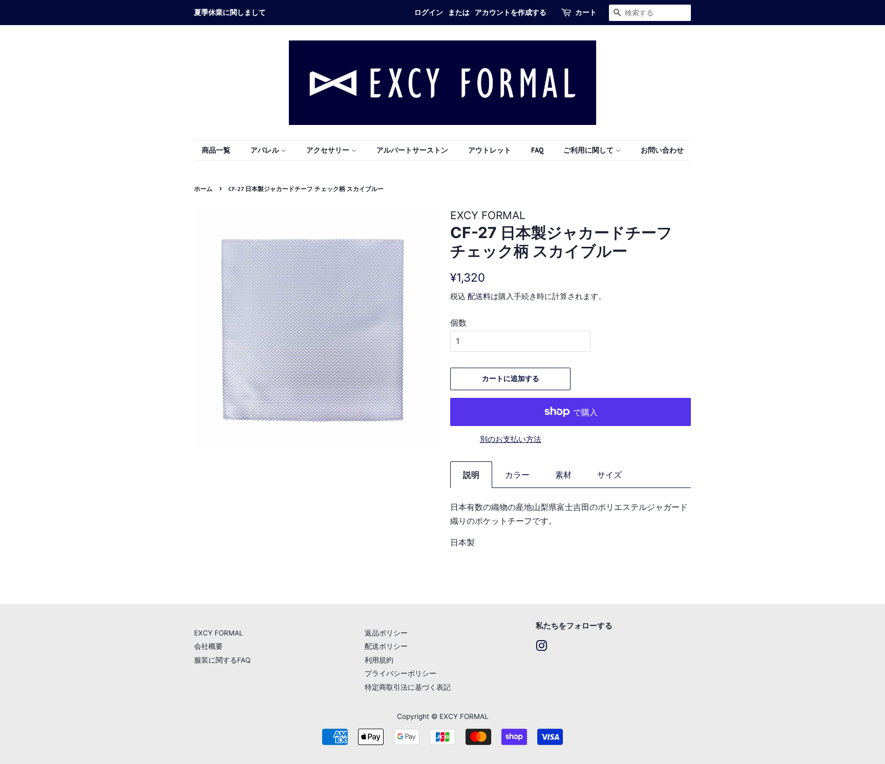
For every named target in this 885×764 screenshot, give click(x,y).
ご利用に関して (589, 150)
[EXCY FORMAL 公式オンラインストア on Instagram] (541, 648)
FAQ (537, 150)
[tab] (471, 474)
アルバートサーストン (412, 150)
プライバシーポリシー (400, 673)
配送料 (479, 296)
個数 (458, 322)
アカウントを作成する (510, 12)
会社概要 (208, 646)
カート (586, 12)
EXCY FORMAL (218, 633)
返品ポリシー (386, 633)
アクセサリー (328, 150)
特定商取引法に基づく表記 (408, 687)
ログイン (428, 12)
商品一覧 (216, 150)
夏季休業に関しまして (230, 12)
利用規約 (379, 660)
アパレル (265, 150)
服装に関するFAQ (222, 660)
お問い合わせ (662, 150)
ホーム (203, 189)
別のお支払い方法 (510, 439)
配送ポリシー (386, 646)
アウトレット (489, 150)
